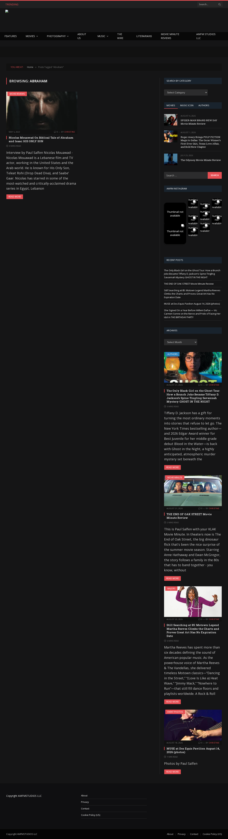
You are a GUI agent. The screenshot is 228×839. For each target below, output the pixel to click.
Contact (85, 808)
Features (10, 36)
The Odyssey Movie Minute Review (201, 160)
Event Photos (175, 711)
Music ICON (187, 105)
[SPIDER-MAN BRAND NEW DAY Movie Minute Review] (170, 120)
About (84, 795)
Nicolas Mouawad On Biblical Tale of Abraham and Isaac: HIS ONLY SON (41, 139)
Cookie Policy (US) (90, 815)
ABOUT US (81, 36)
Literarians (144, 36)
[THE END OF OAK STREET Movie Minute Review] (193, 490)
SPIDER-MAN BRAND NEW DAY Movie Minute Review (199, 122)
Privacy (85, 802)
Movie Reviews (17, 93)
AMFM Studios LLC (206, 36)
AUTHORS (203, 105)
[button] (175, 214)
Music (101, 36)
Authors (172, 354)
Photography (56, 36)
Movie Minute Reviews (170, 36)
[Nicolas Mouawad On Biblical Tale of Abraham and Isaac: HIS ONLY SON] (41, 110)
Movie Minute (174, 477)
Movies (30, 36)
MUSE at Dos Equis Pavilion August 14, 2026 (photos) (192, 303)
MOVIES (171, 105)
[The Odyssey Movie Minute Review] (170, 159)
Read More (15, 196)
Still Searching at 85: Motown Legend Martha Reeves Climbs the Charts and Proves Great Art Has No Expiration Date (192, 294)
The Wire (120, 36)
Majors (171, 588)
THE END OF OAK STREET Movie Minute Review (53, 4)
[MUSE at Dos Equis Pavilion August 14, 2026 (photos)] (193, 725)
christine (69, 131)
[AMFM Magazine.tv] (63, 20)
